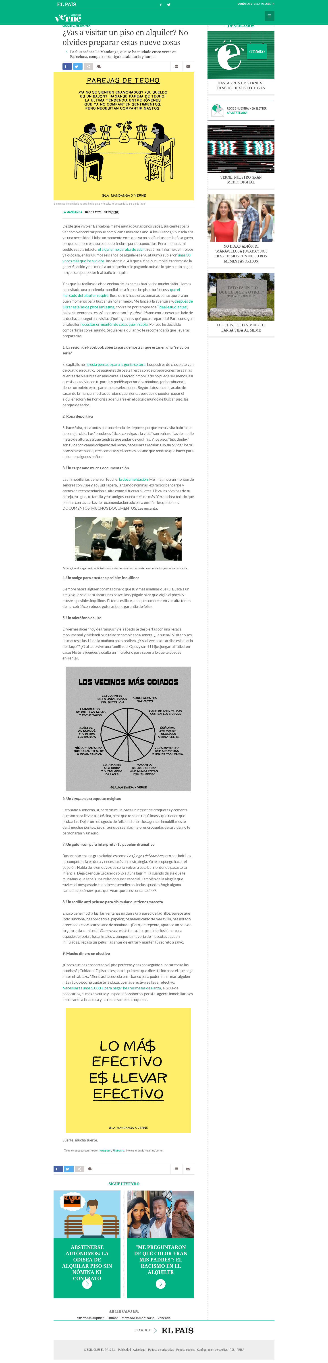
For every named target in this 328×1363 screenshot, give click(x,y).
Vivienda (164, 1318)
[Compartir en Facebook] (67, 66)
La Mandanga (72, 212)
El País (67, 4)
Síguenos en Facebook (161, 4)
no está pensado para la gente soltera (115, 364)
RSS (232, 1349)
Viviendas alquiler (90, 1318)
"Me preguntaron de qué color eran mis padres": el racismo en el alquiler (160, 1260)
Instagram (104, 1150)
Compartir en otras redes (88, 66)
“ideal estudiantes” (172, 307)
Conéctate (244, 3)
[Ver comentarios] (100, 66)
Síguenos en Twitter (168, 4)
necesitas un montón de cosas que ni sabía (114, 324)
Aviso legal (139, 1349)
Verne (68, 18)
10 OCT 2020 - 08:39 (102, 212)
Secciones (269, 16)
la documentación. (134, 479)
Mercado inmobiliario (138, 1318)
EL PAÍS (177, 1330)
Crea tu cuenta (264, 3)
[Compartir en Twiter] (78, 66)
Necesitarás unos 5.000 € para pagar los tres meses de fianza (111, 988)
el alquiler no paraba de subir (121, 249)
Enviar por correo (188, 66)
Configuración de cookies (212, 1349)
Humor (113, 1318)
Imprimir (176, 66)
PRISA (240, 1349)
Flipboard (118, 1150)
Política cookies (185, 1349)
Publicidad (124, 1349)
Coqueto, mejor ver (76, 25)
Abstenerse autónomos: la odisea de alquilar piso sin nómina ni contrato (87, 1263)
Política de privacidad (161, 1349)
